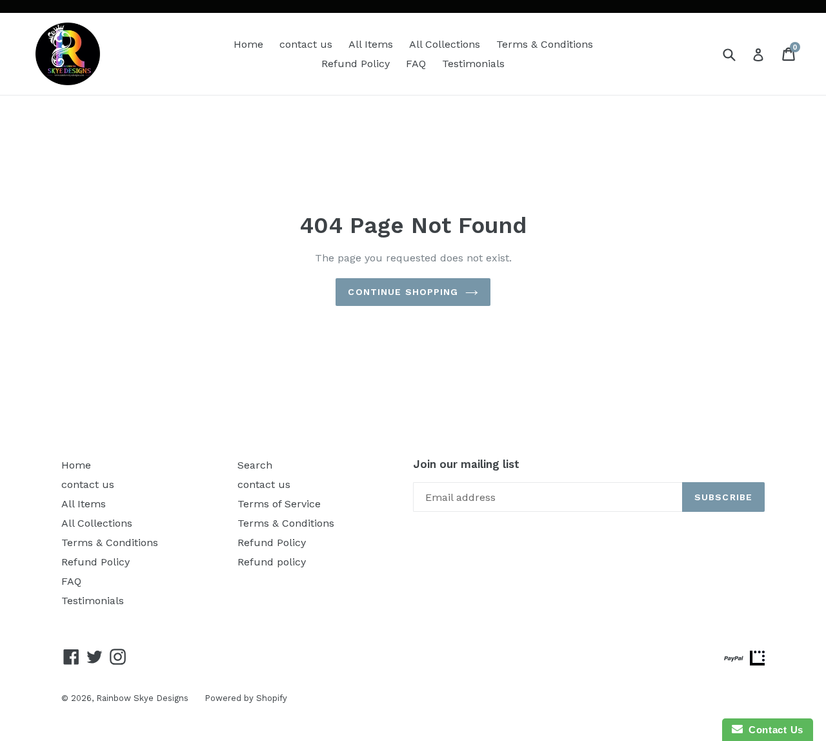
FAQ (416, 63)
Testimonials (473, 63)
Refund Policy (355, 63)
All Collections (444, 44)
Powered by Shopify (246, 698)
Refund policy (271, 562)
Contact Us (773, 729)
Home (248, 44)
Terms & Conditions (544, 44)
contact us (305, 44)
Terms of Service (279, 504)
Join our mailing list (466, 464)
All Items (370, 44)
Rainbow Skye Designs (142, 698)
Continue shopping (403, 292)
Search (254, 465)
